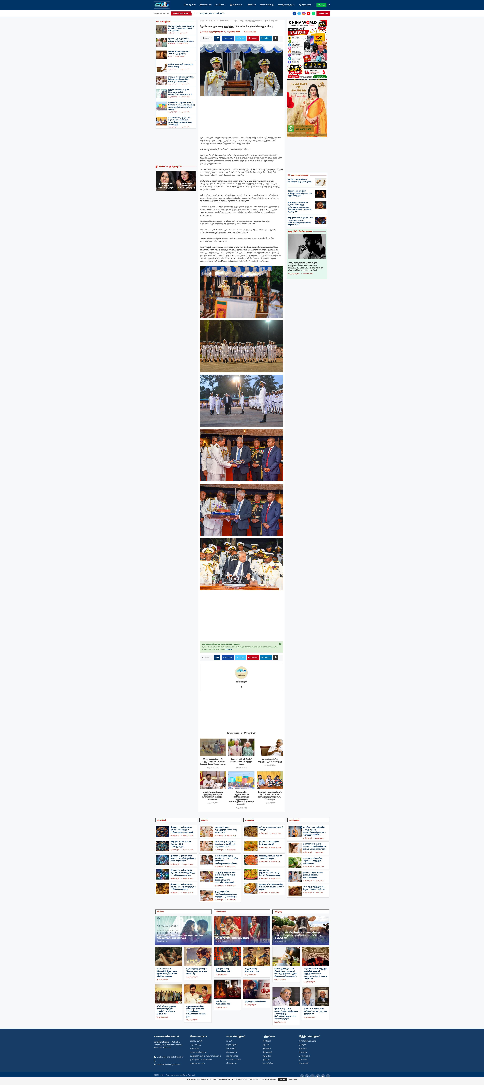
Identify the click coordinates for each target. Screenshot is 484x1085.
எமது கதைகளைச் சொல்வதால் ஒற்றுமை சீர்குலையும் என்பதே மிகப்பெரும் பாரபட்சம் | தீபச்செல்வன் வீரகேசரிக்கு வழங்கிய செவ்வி (305, 267)
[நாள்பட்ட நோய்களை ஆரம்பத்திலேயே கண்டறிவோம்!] (295, 876)
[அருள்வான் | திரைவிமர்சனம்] (256, 956)
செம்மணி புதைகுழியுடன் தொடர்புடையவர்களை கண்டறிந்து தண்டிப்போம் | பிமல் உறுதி (180, 121)
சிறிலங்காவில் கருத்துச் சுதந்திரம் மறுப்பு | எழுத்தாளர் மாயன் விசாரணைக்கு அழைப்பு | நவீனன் (315, 973)
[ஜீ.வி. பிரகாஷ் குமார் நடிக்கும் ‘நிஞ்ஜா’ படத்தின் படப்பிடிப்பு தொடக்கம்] (168, 993)
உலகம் (212, 21)
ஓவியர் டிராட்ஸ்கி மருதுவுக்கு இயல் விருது (180, 65)
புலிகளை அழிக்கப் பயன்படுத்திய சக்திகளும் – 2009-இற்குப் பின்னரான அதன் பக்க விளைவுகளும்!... (286, 1014)
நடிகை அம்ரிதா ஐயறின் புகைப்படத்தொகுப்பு (178, 52)
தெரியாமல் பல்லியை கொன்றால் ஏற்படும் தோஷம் (300, 180)
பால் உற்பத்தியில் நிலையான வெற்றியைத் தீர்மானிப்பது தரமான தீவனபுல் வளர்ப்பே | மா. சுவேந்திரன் (299, 935)
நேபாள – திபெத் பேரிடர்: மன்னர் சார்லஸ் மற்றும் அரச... (181, 40)
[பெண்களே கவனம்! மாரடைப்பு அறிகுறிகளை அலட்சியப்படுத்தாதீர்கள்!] (295, 848)
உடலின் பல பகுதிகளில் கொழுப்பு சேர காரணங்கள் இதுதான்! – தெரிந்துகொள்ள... (314, 831)
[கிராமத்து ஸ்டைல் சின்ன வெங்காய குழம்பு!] (251, 860)
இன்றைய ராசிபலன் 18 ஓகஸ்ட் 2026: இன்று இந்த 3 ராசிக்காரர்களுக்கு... (183, 887)
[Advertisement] (176, 147)
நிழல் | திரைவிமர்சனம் (255, 1001)
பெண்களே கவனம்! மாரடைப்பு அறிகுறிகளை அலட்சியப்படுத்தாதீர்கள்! (314, 846)
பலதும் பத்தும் (286, 5)
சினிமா (252, 5)
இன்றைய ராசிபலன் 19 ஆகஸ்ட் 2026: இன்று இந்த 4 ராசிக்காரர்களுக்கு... (183, 872)
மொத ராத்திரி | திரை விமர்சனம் (232, 938)
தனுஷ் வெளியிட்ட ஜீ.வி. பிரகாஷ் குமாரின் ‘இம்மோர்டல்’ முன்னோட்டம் (180, 92)
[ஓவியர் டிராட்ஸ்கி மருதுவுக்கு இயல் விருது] (161, 67)
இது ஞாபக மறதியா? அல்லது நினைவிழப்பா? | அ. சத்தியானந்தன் (300, 193)
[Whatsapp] (313, 13)
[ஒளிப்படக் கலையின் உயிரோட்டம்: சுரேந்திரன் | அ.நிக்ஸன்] (315, 996)
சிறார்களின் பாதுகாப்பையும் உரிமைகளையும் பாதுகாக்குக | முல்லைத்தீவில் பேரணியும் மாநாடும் (181, 106)
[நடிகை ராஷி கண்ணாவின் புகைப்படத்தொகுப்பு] (186, 181)
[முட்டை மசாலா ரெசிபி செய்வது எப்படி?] (251, 846)
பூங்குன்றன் (173, 69)
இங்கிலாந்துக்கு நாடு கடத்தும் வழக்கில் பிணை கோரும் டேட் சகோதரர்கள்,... (181, 28)
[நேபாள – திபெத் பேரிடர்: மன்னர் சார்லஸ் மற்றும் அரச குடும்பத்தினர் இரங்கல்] (161, 42)
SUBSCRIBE (324, 13)
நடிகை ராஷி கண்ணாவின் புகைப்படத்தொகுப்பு (186, 186)
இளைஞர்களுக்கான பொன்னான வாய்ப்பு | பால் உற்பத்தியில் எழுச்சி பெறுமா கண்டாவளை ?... (285, 972)
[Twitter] (299, 13)
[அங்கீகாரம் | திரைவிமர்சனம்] (227, 989)
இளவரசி (172, 33)
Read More (293, 1079)
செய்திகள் (190, 5)
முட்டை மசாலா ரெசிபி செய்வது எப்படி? (269, 842)
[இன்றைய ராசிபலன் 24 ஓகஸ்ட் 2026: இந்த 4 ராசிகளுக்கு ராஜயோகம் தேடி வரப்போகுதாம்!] (162, 831)
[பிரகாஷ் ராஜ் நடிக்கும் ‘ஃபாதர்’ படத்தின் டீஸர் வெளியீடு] (197, 956)
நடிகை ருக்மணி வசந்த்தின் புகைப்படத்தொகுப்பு (166, 186)
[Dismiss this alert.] (280, 644)
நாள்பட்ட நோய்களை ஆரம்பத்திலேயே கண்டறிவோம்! (313, 875)
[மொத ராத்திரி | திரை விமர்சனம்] (242, 930)
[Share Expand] (275, 38)
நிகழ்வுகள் (305, 5)
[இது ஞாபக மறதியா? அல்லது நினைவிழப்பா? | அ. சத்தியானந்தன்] (320, 194)
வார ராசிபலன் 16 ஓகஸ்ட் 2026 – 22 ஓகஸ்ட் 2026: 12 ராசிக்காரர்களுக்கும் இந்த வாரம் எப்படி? (300, 221)
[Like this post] (218, 38)
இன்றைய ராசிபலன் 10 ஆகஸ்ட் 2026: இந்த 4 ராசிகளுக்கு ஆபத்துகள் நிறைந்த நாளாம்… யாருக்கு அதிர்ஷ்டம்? (299, 207)
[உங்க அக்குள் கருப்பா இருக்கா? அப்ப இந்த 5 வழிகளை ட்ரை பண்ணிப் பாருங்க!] (206, 846)
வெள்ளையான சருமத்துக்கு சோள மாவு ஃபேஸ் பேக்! (226, 830)
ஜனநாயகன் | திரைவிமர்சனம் (223, 969)
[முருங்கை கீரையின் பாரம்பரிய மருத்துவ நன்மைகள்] (295, 862)
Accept (282, 1079)
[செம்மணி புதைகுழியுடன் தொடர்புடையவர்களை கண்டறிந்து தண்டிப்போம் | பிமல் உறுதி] (161, 121)
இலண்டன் (205, 5)
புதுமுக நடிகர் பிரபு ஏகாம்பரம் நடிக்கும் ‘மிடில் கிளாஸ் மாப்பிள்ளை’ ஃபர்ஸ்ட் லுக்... (196, 1011)
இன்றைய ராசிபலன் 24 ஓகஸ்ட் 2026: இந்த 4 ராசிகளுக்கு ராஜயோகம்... (182, 830)
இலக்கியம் (236, 5)
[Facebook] (294, 13)
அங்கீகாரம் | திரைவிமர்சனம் (223, 1002)
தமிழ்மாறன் (217, 32)
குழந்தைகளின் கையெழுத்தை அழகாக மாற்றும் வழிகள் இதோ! (226, 894)
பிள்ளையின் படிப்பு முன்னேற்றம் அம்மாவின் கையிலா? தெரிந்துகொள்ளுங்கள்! (226, 860)
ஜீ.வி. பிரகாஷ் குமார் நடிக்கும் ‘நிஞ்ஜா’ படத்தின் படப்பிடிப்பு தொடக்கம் (166, 1010)
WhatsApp (321, 5)
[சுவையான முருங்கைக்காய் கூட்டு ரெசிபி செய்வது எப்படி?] (251, 874)
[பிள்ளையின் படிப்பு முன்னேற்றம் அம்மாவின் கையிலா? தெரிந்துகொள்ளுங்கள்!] (206, 860)
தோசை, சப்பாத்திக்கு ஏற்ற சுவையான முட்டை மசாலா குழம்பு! (271, 887)
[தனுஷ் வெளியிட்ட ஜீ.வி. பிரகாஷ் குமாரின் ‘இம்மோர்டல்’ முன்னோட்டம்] (161, 93)
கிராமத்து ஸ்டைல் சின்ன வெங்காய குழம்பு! (270, 857)
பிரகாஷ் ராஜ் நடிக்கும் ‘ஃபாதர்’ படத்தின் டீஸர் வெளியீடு (196, 971)
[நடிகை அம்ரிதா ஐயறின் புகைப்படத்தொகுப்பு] (161, 55)
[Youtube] (308, 13)
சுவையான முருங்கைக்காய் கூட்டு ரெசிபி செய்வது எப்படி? (269, 872)
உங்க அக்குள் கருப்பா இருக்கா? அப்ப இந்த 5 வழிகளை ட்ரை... (225, 844)
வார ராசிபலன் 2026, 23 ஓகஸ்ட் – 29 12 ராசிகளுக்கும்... (181, 844)
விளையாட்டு (267, 5)
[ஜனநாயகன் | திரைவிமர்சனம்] (227, 956)
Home (202, 21)
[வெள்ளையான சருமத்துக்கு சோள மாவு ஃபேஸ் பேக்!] (206, 831)
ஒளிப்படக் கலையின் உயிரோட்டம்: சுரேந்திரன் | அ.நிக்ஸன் (315, 1011)
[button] (194, 13)
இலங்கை (224, 21)
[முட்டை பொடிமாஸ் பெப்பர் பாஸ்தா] (251, 831)
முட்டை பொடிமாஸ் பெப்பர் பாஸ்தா (271, 828)
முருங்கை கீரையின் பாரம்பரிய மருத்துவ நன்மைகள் (312, 861)
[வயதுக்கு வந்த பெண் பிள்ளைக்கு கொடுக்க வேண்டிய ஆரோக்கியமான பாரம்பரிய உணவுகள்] (206, 876)
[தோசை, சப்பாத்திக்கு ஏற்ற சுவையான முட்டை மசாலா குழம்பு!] (251, 888)
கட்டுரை (219, 5)
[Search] (329, 5)
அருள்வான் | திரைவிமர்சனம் (252, 969)
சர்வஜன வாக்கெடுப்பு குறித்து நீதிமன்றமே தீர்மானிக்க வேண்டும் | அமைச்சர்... (181, 79)
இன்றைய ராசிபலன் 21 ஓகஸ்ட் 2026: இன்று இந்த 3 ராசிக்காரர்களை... (183, 858)
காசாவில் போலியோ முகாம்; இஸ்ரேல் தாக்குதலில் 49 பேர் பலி (230, 13)
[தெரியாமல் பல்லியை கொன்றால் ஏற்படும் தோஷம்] (320, 182)
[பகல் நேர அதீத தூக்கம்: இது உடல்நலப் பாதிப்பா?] (295, 891)
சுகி (171, 56)
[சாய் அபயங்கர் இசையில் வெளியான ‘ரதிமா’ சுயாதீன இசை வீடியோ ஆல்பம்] (168, 956)
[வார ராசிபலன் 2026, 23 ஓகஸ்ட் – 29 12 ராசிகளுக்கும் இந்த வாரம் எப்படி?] (162, 846)
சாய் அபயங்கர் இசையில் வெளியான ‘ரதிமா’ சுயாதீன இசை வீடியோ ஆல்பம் (167, 972)
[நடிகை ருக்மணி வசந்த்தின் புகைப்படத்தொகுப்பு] (166, 181)
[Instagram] (304, 13)
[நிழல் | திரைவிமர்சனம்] (256, 989)
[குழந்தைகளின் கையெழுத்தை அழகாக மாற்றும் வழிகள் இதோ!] (206, 895)
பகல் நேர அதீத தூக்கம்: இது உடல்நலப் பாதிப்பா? (314, 888)
